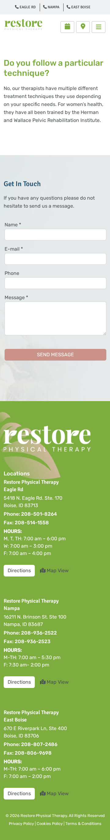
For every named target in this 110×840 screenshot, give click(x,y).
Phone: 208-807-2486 (30, 744)
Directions (19, 570)
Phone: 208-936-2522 (30, 633)
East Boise (80, 7)
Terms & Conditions (83, 823)
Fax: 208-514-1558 (26, 522)
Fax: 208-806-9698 (28, 753)
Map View (57, 570)
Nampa (53, 7)
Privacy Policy (21, 823)
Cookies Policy (50, 823)
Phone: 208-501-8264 (30, 514)
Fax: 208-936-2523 (27, 641)
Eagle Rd (27, 7)
